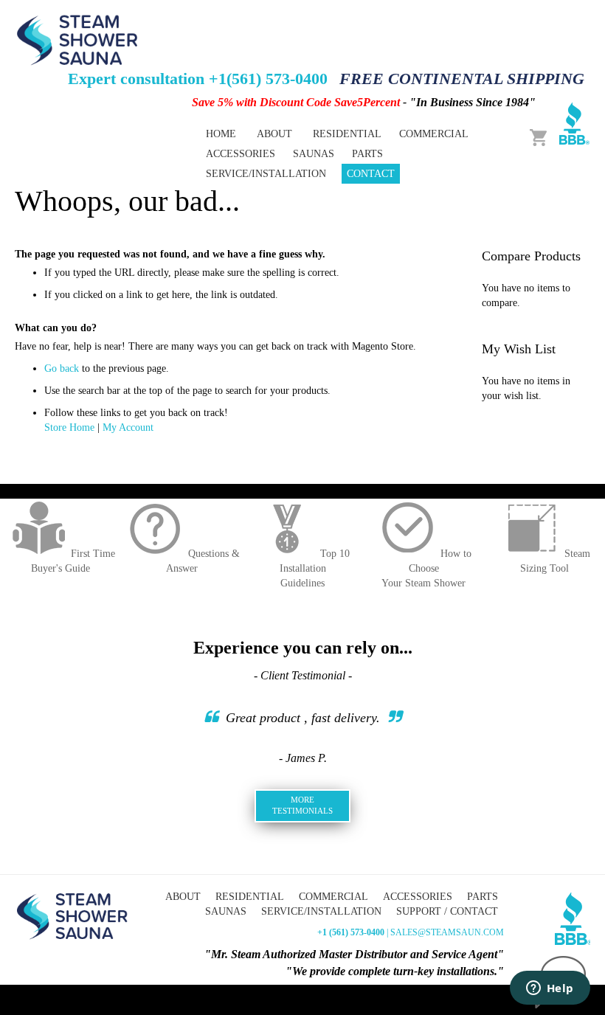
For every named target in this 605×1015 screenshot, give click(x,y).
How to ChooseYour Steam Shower (426, 568)
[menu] (348, 154)
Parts (482, 896)
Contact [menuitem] (371, 173)
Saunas (225, 911)
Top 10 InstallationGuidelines (315, 568)
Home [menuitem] (221, 133)
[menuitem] (347, 134)
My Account (128, 427)
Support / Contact (447, 911)
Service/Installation (321, 911)
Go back (61, 368)
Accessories (417, 896)
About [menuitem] (274, 133)
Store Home (69, 427)
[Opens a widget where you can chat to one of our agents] (549, 989)
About (183, 896)
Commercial (333, 896)
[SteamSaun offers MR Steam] (77, 39)
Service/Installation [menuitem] (266, 173)
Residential (249, 896)
